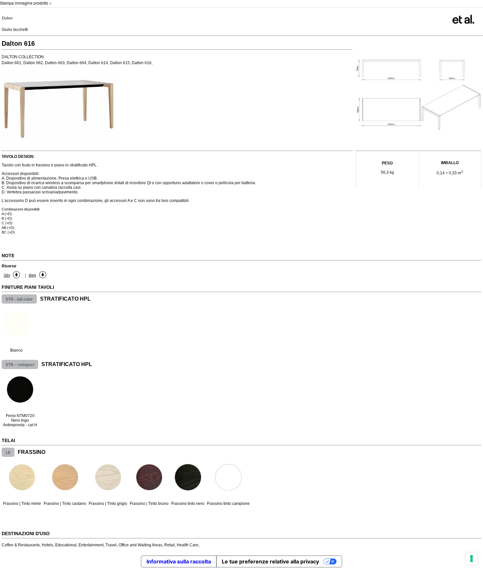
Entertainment (91, 545)
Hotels (47, 545)
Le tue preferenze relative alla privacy (270, 561)
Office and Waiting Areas (140, 545)
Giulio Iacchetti (15, 29)
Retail (169, 545)
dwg (32, 275)
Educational (66, 545)
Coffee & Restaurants (21, 545)
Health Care (187, 545)
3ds (7, 275)
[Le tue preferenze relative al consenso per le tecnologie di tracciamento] (471, 558)
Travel (111, 545)
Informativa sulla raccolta (179, 561)
